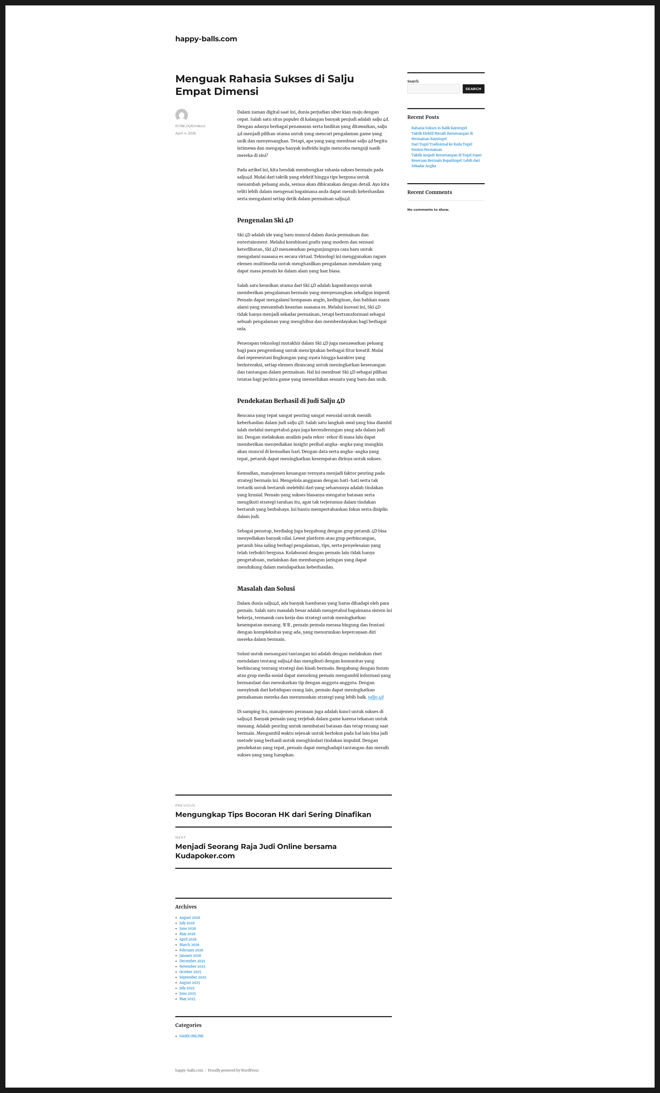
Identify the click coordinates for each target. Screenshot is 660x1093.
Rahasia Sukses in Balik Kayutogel (439, 128)
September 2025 (192, 977)
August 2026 (189, 918)
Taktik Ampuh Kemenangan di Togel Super (446, 155)
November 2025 (192, 966)
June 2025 (187, 993)
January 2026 (190, 955)
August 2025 (189, 983)
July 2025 (187, 988)
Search (413, 81)
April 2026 (188, 939)
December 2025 (192, 961)
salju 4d (376, 697)
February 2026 (191, 950)
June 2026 (187, 928)
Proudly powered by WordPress (233, 1070)
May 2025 (187, 999)
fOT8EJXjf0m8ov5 (190, 126)
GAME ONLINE (191, 1036)
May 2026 (187, 934)
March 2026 (189, 945)
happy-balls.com (206, 38)
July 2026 (187, 923)
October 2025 (190, 972)
